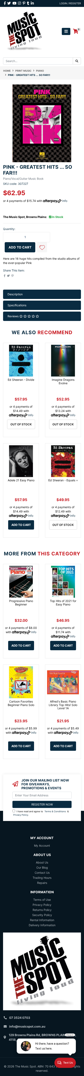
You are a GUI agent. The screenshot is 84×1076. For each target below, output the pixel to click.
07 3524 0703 (19, 1018)
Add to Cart (20, 247)
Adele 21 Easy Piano (21, 480)
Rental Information (42, 920)
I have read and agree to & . (41, 813)
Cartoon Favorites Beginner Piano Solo (21, 703)
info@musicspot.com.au (27, 1026)
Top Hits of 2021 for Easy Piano (63, 602)
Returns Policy (42, 910)
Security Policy (42, 915)
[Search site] (77, 61)
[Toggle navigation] (66, 31)
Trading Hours (42, 877)
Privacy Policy (20, 814)
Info (64, 201)
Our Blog (42, 867)
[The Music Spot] (24, 31)
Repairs (42, 882)
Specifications (17, 305)
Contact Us (42, 872)
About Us (42, 862)
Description (15, 294)
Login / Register (70, 3)
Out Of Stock (21, 424)
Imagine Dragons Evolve (63, 381)
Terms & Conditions (55, 811)
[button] (42, 247)
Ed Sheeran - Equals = (63, 480)
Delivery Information (42, 925)
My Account (42, 845)
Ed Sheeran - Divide (21, 379)
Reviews (13, 316)
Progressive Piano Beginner (21, 602)
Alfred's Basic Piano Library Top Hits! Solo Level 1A (63, 705)
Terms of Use (42, 899)
